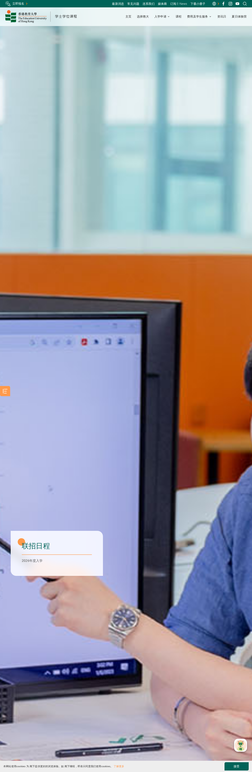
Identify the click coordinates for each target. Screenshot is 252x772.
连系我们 (149, 4)
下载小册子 (197, 4)
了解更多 (119, 766)
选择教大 (143, 16)
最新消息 (118, 4)
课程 (179, 16)
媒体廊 (162, 4)
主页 (128, 16)
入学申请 (160, 16)
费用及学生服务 (197, 16)
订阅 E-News (178, 4)
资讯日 (221, 16)
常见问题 (133, 4)
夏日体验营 (239, 16)
